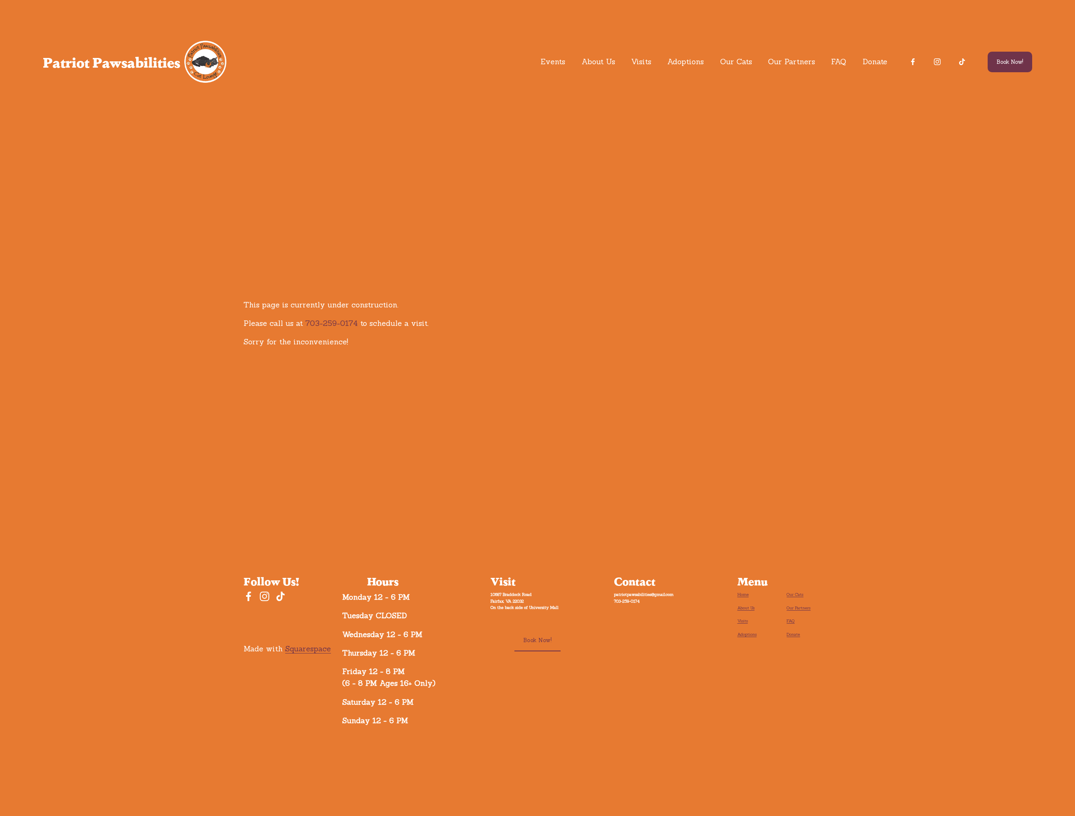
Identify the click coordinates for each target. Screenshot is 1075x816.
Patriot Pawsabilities (111, 62)
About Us (598, 61)
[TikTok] (962, 62)
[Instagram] (937, 62)
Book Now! (1009, 62)
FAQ (838, 61)
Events (552, 61)
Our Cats (736, 61)
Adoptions (685, 61)
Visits (641, 61)
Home (743, 594)
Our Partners (791, 61)
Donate (875, 61)
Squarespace (308, 648)
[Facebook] (913, 62)
